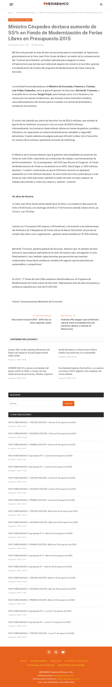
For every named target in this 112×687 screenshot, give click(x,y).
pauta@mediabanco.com (64, 676)
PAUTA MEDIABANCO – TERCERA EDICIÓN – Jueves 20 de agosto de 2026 (41, 478)
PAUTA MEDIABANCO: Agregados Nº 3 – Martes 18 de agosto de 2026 (40, 533)
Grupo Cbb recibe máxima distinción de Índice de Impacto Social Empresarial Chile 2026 (29, 352)
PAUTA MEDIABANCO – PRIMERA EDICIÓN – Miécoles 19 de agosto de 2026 (42, 544)
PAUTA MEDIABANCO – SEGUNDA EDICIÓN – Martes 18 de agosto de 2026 (42, 589)
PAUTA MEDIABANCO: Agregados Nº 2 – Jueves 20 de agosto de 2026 (40, 456)
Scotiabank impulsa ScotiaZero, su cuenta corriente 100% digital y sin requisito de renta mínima (81, 371)
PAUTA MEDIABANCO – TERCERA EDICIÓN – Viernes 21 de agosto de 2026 (42, 422)
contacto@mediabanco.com (67, 679)
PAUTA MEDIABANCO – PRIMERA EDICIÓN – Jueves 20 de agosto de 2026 (41, 500)
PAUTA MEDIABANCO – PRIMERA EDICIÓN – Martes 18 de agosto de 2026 (41, 600)
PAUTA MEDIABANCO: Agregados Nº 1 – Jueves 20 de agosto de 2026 (40, 467)
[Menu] (11, 4)
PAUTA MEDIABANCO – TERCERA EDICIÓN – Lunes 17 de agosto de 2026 (41, 633)
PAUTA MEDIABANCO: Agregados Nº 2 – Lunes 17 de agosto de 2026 (39, 611)
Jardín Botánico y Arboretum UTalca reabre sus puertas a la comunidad (77, 351)
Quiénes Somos (38, 661)
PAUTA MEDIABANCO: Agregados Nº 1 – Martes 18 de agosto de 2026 (40, 567)
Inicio (24, 661)
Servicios (56, 661)
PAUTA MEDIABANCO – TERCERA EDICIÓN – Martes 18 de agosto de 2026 (41, 578)
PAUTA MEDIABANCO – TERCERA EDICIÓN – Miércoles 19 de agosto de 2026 (43, 511)
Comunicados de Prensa (20, 20)
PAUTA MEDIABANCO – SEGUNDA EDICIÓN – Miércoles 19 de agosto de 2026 (43, 522)
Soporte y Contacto (76, 661)
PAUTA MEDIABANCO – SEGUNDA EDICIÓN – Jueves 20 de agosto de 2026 (42, 489)
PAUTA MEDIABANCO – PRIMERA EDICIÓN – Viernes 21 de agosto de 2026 (41, 445)
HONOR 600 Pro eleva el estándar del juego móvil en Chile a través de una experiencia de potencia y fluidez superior (30, 371)
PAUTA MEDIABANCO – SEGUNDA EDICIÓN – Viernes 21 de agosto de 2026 (42, 433)
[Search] (101, 4)
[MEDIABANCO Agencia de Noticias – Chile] (56, 4)
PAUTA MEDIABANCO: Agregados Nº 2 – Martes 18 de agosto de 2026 (40, 556)
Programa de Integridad (41, 665)
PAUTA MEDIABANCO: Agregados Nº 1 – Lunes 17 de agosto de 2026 (39, 622)
